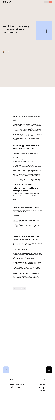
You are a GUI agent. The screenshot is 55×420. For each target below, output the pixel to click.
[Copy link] (24, 288)
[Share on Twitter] (14, 288)
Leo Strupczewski (7, 51)
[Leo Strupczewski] (3, 52)
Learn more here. (36, 277)
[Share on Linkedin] (21, 288)
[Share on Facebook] (17, 288)
